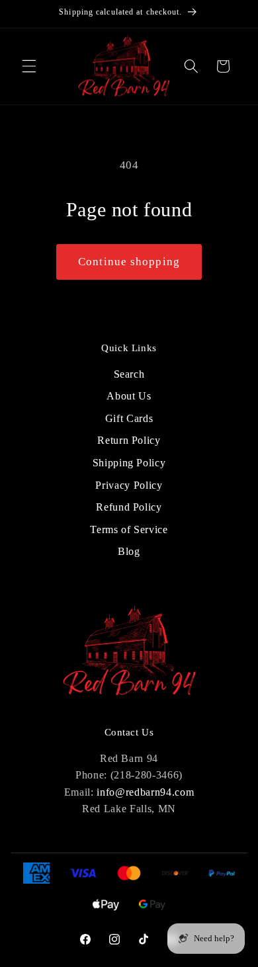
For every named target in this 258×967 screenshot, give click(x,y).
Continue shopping (129, 261)
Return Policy (129, 440)
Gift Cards (129, 418)
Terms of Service (129, 529)
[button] (29, 66)
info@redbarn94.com (145, 792)
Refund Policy (129, 507)
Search (129, 374)
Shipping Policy (129, 462)
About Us (129, 395)
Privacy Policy (128, 485)
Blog (129, 551)
